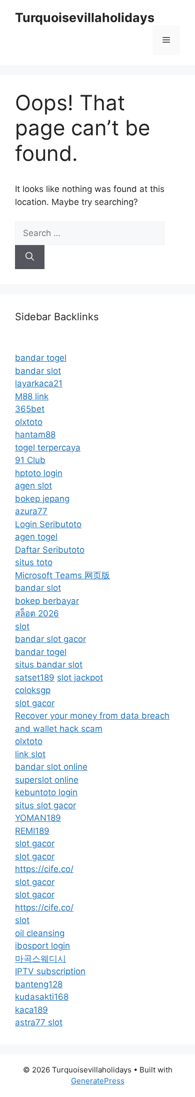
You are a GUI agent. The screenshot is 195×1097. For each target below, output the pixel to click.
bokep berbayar (47, 601)
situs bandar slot (48, 665)
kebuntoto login (46, 792)
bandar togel (40, 358)
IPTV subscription (50, 971)
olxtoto (28, 422)
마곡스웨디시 (40, 959)
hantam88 (35, 434)
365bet (29, 409)
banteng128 (38, 984)
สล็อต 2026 (37, 613)
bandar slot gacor (50, 639)
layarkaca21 (38, 383)
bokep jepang (42, 499)
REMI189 (32, 831)
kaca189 (31, 1010)
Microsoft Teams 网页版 (62, 575)
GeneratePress (97, 1080)
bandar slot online (51, 767)
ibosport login (42, 946)
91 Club (30, 460)
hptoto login (38, 473)
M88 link (31, 396)
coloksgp (32, 690)
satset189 (34, 678)
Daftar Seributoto (49, 550)
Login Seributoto (48, 524)
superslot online (46, 780)
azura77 (31, 511)
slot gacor (34, 703)
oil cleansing (39, 933)
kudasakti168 (41, 997)
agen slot (33, 486)
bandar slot (38, 371)
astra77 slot (38, 1022)
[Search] (29, 257)
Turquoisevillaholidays (84, 17)
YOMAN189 (38, 818)
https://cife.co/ (44, 869)
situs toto (33, 562)
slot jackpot (80, 678)
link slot (30, 754)
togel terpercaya (47, 448)
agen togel (36, 537)
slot (22, 626)
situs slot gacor (45, 805)
